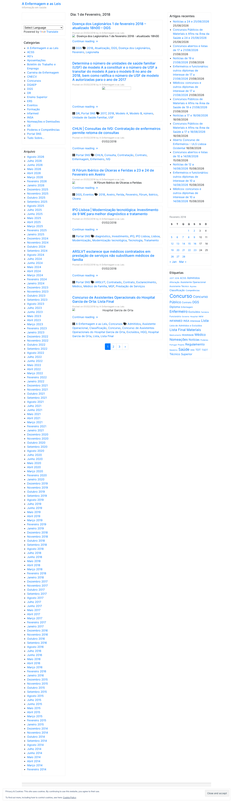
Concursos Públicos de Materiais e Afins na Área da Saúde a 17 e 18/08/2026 (191, 127)
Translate (52, 31)
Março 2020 (35, 471)
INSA (30, 117)
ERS (29, 101)
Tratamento (151, 240)
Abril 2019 (33, 516)
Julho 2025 (34, 210)
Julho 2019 (34, 504)
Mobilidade (188, 335)
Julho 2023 (34, 308)
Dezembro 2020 (37, 434)
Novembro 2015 (37, 683)
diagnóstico (102, 236)
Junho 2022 (35, 361)
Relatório (174, 350)
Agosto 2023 (35, 303)
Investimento (120, 236)
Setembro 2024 (37, 250)
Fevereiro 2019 (36, 524)
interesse (195, 321)
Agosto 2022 (35, 352)
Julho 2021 (34, 406)
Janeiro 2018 (35, 577)
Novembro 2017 (37, 585)
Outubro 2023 (36, 295)
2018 (90, 48)
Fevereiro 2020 (37, 475)
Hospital (194, 316)
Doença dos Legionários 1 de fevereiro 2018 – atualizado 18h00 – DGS (109, 26)
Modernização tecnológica (109, 240)
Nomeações (179, 340)
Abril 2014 (33, 761)
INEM (201, 316)
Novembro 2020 (37, 438)
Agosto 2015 (35, 695)
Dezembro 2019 (37, 483)
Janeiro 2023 (35, 332)
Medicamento (175, 335)
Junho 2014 (34, 753)
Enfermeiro (97, 159)
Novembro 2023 (37, 291)
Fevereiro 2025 (37, 230)
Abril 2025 (34, 222)
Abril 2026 (34, 173)
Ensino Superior (37, 97)
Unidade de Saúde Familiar (89, 117)
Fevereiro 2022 (37, 377)
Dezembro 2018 (37, 532)
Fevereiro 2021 (36, 426)
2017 (103, 113)
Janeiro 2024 (35, 283)
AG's (30, 56)
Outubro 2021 (36, 393)
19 (172, 250)
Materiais (194, 330)
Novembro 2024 (37, 242)
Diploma (175, 307)
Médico (77, 286)
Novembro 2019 (37, 487)
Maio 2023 (34, 316)
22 (189, 250)
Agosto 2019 (35, 499)
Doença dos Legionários (134, 48)
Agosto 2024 (35, 254)
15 (189, 243)
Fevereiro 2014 (36, 769)
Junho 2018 (34, 557)
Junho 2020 (35, 459)
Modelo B (136, 113)
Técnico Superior (181, 354)
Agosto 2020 (35, 450)
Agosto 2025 (35, 205)
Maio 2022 (34, 365)
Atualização (102, 48)
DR (29, 93)
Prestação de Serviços (130, 286)
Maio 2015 (34, 708)
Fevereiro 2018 (36, 573)
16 (195, 243)
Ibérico (153, 194)
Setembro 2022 (37, 348)
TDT (198, 349)
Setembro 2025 (37, 201)
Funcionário (175, 316)
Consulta (110, 155)
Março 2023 (35, 324)
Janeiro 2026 (35, 185)
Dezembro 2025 (37, 189)
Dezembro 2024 (37, 238)
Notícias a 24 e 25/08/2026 (191, 21)
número (148, 113)
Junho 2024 (35, 263)
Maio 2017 (33, 610)
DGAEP (32, 84)
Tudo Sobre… (35, 138)
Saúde (184, 349)
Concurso (114, 328)
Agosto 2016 (35, 646)
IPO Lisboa (143, 236)
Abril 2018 (33, 565)
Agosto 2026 (35, 156)
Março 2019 (34, 520)
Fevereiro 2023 (37, 328)
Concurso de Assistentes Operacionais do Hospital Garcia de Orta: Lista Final (113, 299)
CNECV (32, 76)
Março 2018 (34, 569)
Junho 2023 (35, 312)
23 (195, 250)
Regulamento (195, 344)
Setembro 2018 (37, 544)
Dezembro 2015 (37, 679)
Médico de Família (95, 286)
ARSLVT (100, 282)
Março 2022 (35, 373)
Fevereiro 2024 (37, 279)
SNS (192, 350)
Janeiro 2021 (35, 430)
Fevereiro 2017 (36, 622)
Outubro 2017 (36, 589)
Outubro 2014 (36, 736)
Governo (185, 316)
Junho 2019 (34, 508)
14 (183, 243)
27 (178, 256)
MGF (111, 286)
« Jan (173, 261)
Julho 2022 (34, 357)
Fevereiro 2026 (37, 181)
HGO (144, 332)
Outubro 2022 (36, 344)
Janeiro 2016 (35, 675)
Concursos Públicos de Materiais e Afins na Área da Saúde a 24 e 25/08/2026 (191, 33)
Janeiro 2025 (35, 234)
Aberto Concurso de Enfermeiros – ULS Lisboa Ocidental (189, 144)
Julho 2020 (34, 455)
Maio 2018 (34, 561)
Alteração (175, 282)
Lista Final (107, 336)
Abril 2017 (33, 614)
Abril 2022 (34, 369)
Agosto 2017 (35, 597)
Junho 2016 (34, 655)
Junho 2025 (35, 214)
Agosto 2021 (35, 401)
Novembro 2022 (37, 340)
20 (178, 250)
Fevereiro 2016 (36, 671)
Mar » (182, 261)
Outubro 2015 (36, 687)
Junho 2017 (34, 606)
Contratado (114, 282)
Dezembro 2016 (37, 630)
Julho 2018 (34, 553)
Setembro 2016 (37, 642)
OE (29, 125)
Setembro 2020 (37, 446)
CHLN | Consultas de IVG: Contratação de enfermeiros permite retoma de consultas (116, 131)
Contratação (125, 155)
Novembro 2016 (37, 634)
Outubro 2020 (36, 442)
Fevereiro (78, 52)
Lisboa (155, 236)
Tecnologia (135, 240)
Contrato (141, 155)
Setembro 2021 (37, 397)
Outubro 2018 (36, 540)
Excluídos (133, 332)
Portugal (173, 345)
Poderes (204, 340)
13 (178, 243)
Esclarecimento (146, 282)
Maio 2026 (34, 169)
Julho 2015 (34, 700)
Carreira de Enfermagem (43, 72)
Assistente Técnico (179, 286)
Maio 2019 (34, 512)
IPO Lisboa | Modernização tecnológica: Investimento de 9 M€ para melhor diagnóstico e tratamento (115, 212)
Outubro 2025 (36, 197)
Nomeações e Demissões (43, 121)
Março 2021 (34, 422)
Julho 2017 (34, 602)
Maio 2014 (34, 757)
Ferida (120, 194)
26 (172, 256)
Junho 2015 (34, 704)
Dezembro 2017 (37, 581)
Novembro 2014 (37, 732)
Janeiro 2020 (35, 479)
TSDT (205, 349)
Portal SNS (34, 133)
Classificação (98, 328)
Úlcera (76, 198)
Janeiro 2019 (35, 528)
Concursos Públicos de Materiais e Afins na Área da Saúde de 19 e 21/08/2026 (191, 103)
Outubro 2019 (36, 491)
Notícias (194, 339)
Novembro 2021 (37, 389)
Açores (193, 286)
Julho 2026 (34, 161)
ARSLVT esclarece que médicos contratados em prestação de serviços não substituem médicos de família (113, 255)
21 (183, 250)
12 (172, 243)
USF (111, 117)
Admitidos (134, 324)
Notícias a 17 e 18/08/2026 (190, 115)
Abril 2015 (33, 712)
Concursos (34, 80)
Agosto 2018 (35, 548)
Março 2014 (34, 765)
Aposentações (36, 60)
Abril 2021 (33, 418)
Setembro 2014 (37, 740)
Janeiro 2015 (35, 724)
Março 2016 (34, 667)
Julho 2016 (34, 651)
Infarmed (33, 113)
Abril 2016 (33, 663)
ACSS (30, 52)
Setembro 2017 (37, 593)
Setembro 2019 (37, 495)
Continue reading (85, 41)
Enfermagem (80, 159)
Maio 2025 (34, 218)
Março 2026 (35, 177)
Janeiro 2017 (35, 626)
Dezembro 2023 (37, 287)
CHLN (99, 155)
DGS (30, 89)
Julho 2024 (34, 259)
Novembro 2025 (37, 193)
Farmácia (205, 312)
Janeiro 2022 (35, 381)
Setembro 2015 (37, 691)
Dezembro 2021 (37, 385)
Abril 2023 (34, 320)
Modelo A (122, 113)
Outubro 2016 (36, 638)
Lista (96, 336)
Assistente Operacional (193, 282)
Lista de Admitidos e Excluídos (186, 325)
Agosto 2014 (35, 745)
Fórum (143, 194)
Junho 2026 (35, 165)
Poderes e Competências (43, 129)
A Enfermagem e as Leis (41, 4)
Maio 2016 (34, 659)
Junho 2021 (34, 410)
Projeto (181, 345)
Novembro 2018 (37, 536)
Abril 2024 (34, 271)
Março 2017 (34, 618)
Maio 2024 (34, 267)
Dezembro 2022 (37, 336)
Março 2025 (35, 226)
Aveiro (111, 194)
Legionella (92, 52)
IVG (108, 159)
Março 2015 (34, 716)
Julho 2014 (34, 749)
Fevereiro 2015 (36, 720)
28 (183, 256)
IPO (132, 236)
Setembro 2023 (37, 299)
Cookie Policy (69, 797)
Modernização (81, 240)
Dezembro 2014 (37, 728)
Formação (33, 109)
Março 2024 (35, 275)
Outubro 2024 (36, 246)
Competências (193, 290)
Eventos (32, 105)
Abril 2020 (34, 467)
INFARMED (176, 320)
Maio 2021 (34, 414)
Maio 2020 (34, 463)
